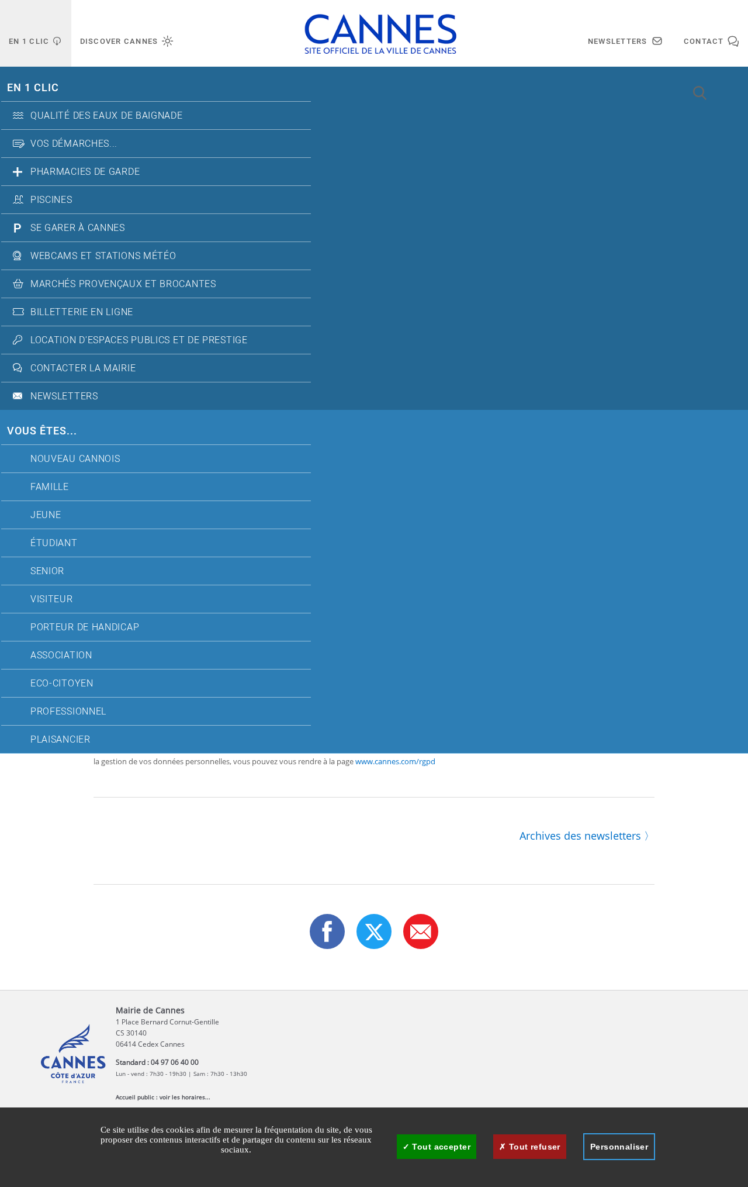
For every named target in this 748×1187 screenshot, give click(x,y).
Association (61, 655)
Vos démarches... (73, 144)
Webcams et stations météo (103, 256)
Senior (47, 571)
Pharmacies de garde (85, 172)
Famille (49, 487)
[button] (420, 931)
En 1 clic (33, 88)
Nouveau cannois (75, 459)
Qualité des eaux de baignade (106, 116)
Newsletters (64, 396)
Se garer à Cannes (77, 228)
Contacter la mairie (83, 368)
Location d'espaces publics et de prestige (139, 340)
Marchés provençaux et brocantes (123, 284)
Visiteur (51, 599)
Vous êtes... (42, 431)
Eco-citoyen (62, 684)
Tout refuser (533, 1146)
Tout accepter (440, 1146)
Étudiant (54, 543)
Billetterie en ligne (81, 312)
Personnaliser (619, 1146)
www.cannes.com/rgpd (394, 761)
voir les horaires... (185, 1097)
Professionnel (68, 712)
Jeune (45, 515)
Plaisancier (60, 740)
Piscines (51, 200)
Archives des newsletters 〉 (587, 836)
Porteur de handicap (84, 627)
